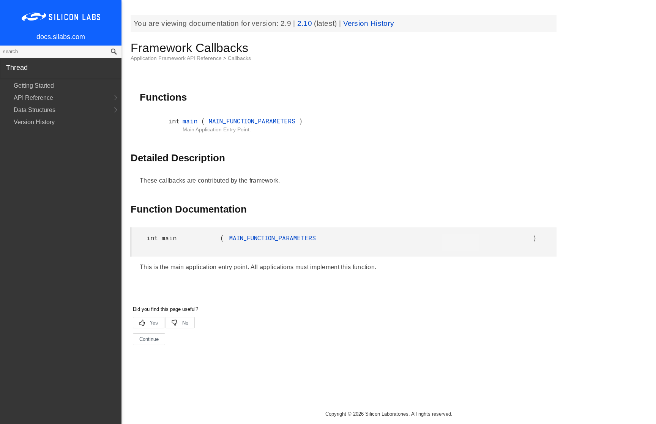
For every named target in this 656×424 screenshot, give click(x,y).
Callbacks (239, 58)
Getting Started (34, 85)
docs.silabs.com (60, 37)
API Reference (33, 98)
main (192, 121)
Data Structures (34, 110)
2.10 (305, 23)
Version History (34, 122)
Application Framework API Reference (177, 58)
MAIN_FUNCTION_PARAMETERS (254, 121)
